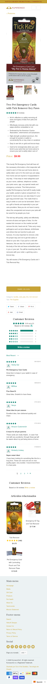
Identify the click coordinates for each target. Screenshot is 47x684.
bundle (16, 297)
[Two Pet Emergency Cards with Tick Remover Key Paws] (23, 50)
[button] (11, 113)
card (20, 297)
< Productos (10, 13)
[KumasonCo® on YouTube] (17, 646)
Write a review (30, 487)
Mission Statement (12, 609)
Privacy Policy (11, 633)
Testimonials (10, 606)
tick (27, 297)
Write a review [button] (24, 347)
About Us (9, 603)
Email (21, 312)
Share (22, 306)
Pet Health (9, 599)
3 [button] (24, 473)
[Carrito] (38, 8)
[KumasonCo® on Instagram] (29, 646)
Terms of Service (12, 636)
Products (9, 596)
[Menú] (33, 8)
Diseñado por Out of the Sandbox (17, 666)
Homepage (9, 585)
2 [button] (20, 473)
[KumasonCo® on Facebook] (12, 646)
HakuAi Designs (11, 622)
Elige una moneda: (13, 653)
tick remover (33, 297)
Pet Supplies (14, 299)
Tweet (12, 306)
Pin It (32, 306)
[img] (11, 362)
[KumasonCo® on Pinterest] (21, 646)
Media (8, 589)
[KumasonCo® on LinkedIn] (25, 646)
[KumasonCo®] (15, 7)
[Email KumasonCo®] (33, 646)
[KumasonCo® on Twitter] (8, 646)
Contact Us (10, 626)
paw (24, 297)
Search (8, 619)
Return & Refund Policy (14, 629)
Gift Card (9, 592)
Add (11, 312)
